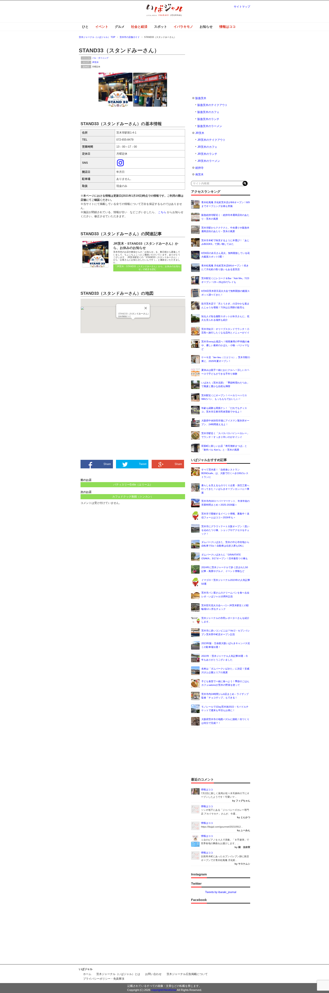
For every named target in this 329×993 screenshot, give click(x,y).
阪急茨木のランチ (208, 119)
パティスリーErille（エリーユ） (133, 484)
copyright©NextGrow (163, 990)
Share (107, 464)
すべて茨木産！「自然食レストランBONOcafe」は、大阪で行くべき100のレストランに (224, 473)
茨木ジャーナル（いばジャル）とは (118, 974)
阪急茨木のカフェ (208, 112)
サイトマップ (242, 6)
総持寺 (199, 167)
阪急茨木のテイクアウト (212, 105)
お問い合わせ (153, 974)
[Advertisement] (106, 368)
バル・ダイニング (100, 58)
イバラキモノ (183, 26)
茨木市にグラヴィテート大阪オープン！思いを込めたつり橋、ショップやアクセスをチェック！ (225, 530)
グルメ (120, 26)
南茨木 (199, 174)
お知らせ (206, 26)
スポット (160, 26)
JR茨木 (95, 62)
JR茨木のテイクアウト (211, 139)
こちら (162, 212)
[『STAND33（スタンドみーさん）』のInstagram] (121, 164)
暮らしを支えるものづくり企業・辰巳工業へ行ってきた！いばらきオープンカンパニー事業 (225, 489)
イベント (101, 26)
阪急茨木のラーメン (209, 126)
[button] (133, 322)
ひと (85, 26)
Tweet (142, 464)
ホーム (87, 974)
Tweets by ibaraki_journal (220, 892)
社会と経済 (139, 26)
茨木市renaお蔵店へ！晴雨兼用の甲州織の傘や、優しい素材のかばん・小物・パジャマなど (225, 345)
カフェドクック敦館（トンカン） (132, 496)
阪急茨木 (200, 98)
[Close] (146, 308)
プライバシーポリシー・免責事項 (103, 978)
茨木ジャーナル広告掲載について (187, 974)
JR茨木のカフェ (207, 146)
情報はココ (227, 26)
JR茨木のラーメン (208, 160)
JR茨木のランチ (207, 153)
